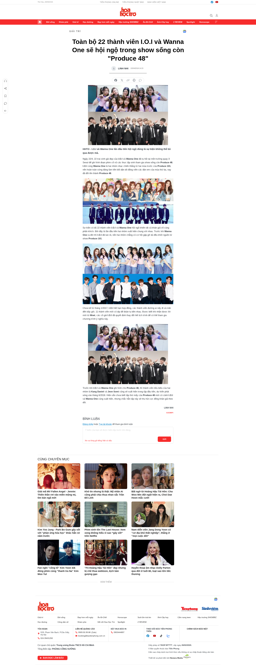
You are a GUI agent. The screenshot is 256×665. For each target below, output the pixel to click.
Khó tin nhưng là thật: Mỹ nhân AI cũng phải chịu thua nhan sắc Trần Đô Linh (104, 494)
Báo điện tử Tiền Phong (128, 12)
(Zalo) (93, 632)
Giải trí (76, 22)
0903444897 (119, 632)
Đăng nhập (88, 424)
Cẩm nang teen (184, 617)
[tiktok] (162, 636)
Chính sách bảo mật (197, 629)
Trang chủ (40, 22)
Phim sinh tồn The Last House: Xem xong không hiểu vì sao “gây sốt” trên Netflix (105, 532)
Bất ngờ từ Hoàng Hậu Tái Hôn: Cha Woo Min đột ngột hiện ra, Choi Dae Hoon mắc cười (152, 494)
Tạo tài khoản (105, 424)
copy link (128, 80)
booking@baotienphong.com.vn (91, 636)
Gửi (164, 439)
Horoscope (204, 22)
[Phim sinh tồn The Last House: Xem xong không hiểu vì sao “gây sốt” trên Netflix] (106, 514)
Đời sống (50, 22)
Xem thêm (216, 22)
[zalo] (169, 636)
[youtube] (216, 2)
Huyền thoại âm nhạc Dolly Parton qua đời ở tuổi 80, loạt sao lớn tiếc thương (151, 571)
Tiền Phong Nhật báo (133, 2)
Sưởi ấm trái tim (144, 617)
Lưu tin (5, 96)
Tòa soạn (42, 629)
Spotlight (191, 22)
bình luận (140, 80)
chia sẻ (115, 80)
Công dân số (63, 622)
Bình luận (5, 103)
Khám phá (63, 22)
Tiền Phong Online (109, 2)
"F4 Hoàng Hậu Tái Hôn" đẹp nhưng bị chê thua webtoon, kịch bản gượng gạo (105, 571)
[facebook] (212, 2)
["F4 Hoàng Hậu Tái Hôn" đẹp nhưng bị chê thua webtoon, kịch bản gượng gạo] (106, 552)
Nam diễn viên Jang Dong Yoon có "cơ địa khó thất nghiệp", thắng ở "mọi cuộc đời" (151, 532)
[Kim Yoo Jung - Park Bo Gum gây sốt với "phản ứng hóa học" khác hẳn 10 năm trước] (59, 514)
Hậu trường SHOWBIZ (129, 22)
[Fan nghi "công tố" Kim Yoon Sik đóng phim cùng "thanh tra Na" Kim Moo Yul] (59, 552)
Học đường (88, 22)
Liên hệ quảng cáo (85, 629)
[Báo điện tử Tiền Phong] (189, 609)
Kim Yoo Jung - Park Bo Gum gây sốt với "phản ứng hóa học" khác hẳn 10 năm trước (59, 532)
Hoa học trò (46, 606)
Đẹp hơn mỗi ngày (106, 22)
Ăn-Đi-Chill (148, 22)
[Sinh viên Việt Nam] (210, 609)
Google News (184, 31)
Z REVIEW (177, 22)
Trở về (5, 111)
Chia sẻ (5, 88)
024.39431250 (47, 638)
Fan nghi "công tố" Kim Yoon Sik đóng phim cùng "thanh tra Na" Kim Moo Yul (58, 571)
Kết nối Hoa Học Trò (106, 622)
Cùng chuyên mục (53, 459)
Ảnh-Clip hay (163, 22)
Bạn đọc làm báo (53, 658)
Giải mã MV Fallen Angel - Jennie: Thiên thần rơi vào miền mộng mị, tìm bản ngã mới (57, 494)
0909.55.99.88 (84, 632)
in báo (134, 80)
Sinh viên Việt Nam (156, 2)
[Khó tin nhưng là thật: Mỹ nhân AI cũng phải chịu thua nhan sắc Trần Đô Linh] (106, 476)
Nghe (5, 81)
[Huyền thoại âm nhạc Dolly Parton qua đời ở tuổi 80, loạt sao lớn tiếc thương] (152, 552)
